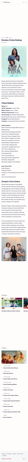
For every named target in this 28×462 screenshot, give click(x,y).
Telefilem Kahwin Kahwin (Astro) (10, 311)
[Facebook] (3, 453)
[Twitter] (14, 453)
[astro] (5, 365)
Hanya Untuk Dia (8, 406)
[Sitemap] (4, 455)
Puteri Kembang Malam (10, 384)
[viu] (9, 387)
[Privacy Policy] (20, 453)
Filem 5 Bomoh (7, 417)
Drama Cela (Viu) (8, 390)
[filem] (5, 415)
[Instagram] (9, 453)
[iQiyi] (9, 376)
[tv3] (9, 371)
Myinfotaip (7, 2)
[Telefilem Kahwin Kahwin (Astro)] (11, 303)
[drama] (9, 365)
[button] (23, 2)
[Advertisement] (14, 20)
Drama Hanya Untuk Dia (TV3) (11, 412)
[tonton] (9, 382)
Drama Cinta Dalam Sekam (11, 395)
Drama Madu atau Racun (10, 379)
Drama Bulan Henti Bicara (10, 368)
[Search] (26, 2)
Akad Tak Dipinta (8, 373)
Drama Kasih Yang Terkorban (11, 401)
